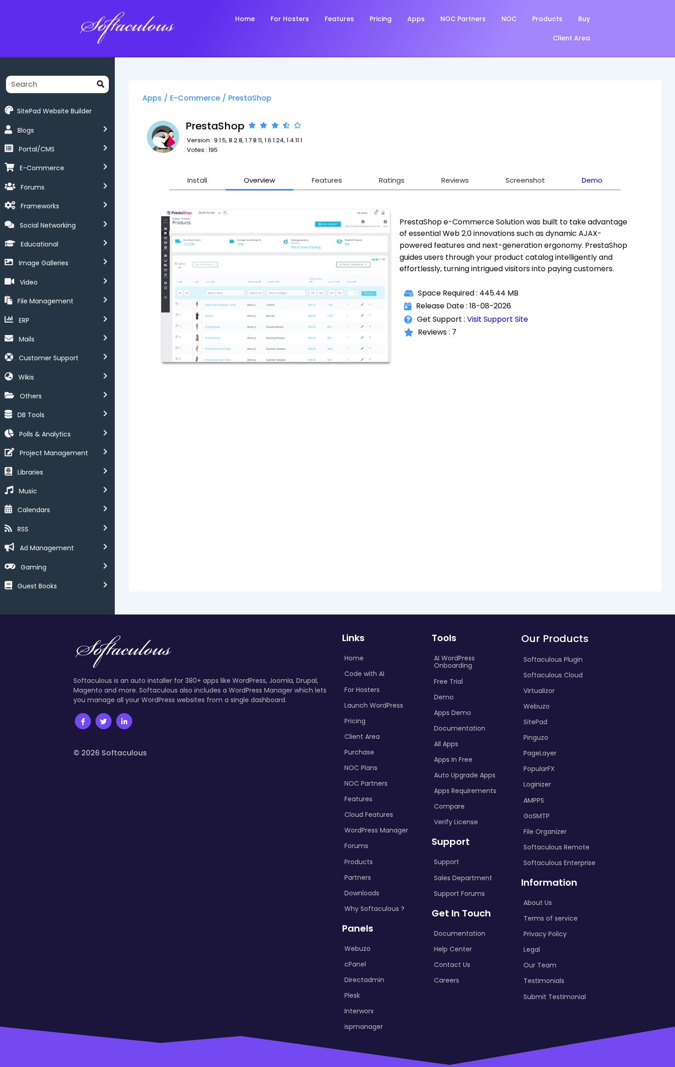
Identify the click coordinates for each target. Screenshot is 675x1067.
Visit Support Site (497, 319)
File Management (45, 301)
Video (29, 282)
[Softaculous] (127, 27)
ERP (24, 320)
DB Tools (31, 414)
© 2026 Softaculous (110, 753)
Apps (152, 98)
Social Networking (48, 225)
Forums (33, 187)
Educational (39, 244)
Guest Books (37, 586)
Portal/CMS (37, 149)
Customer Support (49, 358)
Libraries (30, 472)
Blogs (25, 130)
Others (31, 396)
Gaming (33, 567)
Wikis (26, 377)
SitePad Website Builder (54, 110)
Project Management (54, 453)
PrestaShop (249, 98)
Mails (26, 339)
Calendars (33, 509)
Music (28, 491)
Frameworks (40, 206)
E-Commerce (42, 168)
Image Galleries (43, 263)
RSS (22, 529)
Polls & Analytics (45, 434)
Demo (592, 180)
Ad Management (47, 548)
